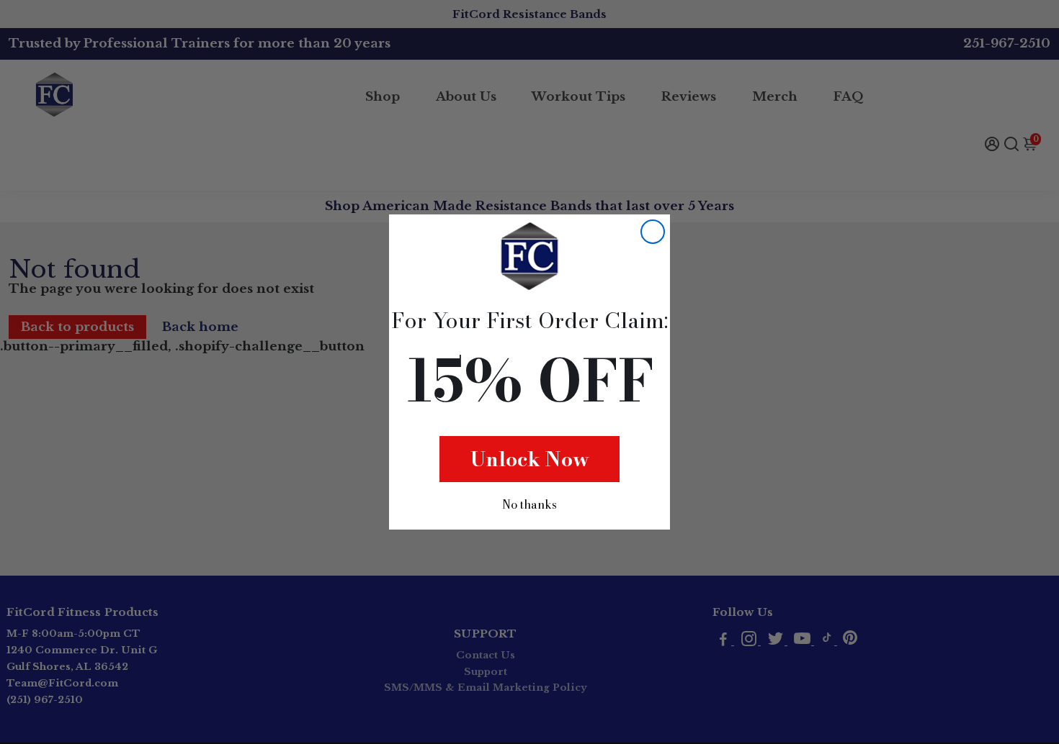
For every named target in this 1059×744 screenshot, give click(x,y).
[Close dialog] (652, 231)
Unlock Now (529, 458)
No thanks (529, 504)
